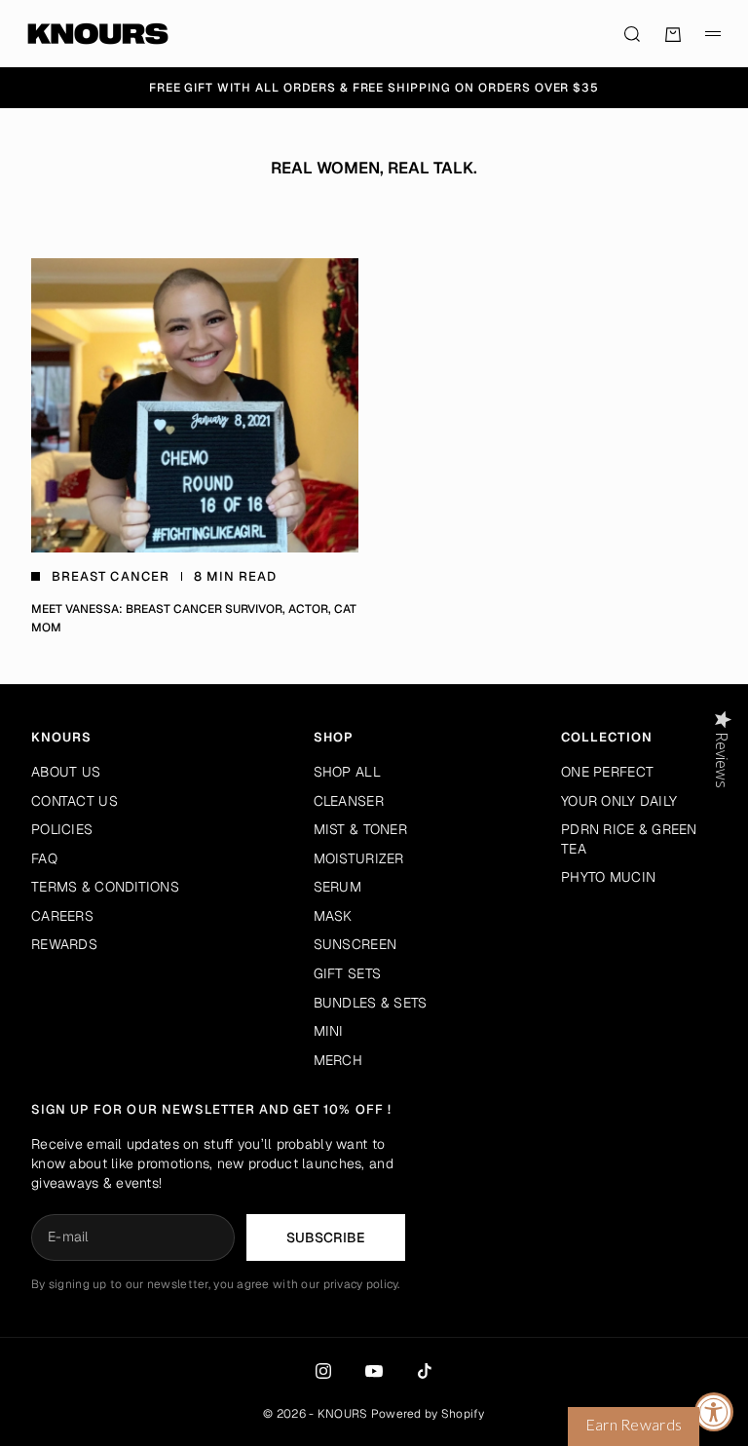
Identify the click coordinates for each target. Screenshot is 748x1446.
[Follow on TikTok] (424, 1371)
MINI (329, 1031)
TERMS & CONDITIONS (105, 886)
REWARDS (64, 944)
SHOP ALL (347, 771)
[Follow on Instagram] (323, 1371)
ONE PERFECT (607, 771)
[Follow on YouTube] (374, 1371)
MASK (333, 916)
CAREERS (62, 916)
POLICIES (62, 829)
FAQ (44, 858)
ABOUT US (65, 771)
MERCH (338, 1060)
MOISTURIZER (359, 858)
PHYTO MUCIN (608, 877)
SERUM (337, 886)
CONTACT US (74, 801)
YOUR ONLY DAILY (619, 801)
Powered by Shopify (428, 1414)
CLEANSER (349, 801)
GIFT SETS (348, 973)
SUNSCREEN (355, 944)
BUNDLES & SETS (371, 1002)
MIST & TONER (360, 829)
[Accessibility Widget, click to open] (713, 1411)
